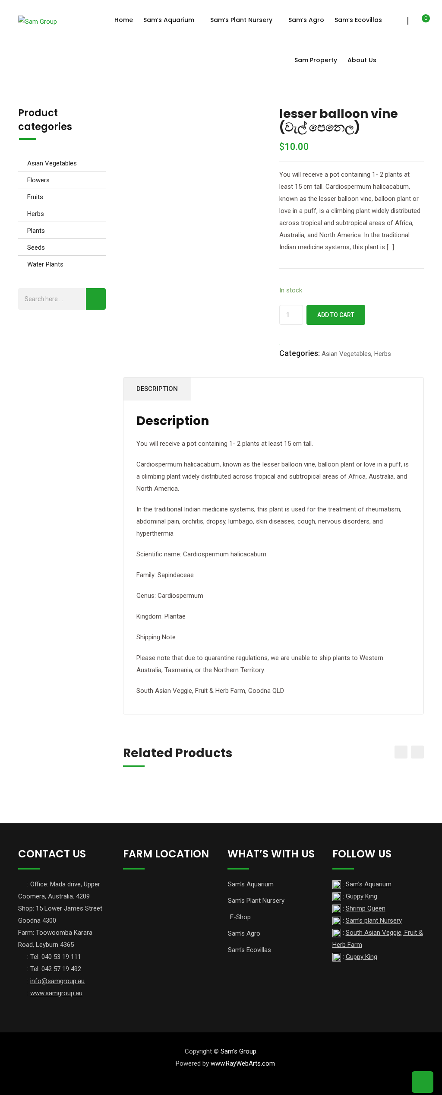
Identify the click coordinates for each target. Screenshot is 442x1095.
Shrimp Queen (365, 908)
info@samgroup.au (57, 981)
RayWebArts (243, 1063)
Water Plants (45, 264)
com (268, 1063)
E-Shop (240, 917)
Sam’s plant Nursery (374, 920)
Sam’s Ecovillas (358, 20)
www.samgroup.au (56, 993)
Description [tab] (157, 389)
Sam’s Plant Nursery (241, 20)
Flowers (38, 180)
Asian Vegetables (52, 163)
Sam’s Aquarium (168, 20)
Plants (36, 231)
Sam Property (315, 60)
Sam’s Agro (306, 20)
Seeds (36, 247)
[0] (420, 21)
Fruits (35, 197)
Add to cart (335, 314)
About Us (361, 60)
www (217, 1063)
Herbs (35, 214)
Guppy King (361, 896)
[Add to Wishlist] (280, 341)
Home (123, 20)
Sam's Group (238, 1051)
